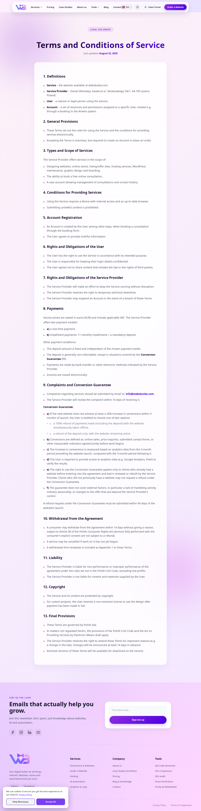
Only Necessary (20, 802)
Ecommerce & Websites (82, 765)
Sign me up (138, 720)
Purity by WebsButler (166, 786)
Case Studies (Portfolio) (125, 770)
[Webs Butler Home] (21, 7)
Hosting (74, 776)
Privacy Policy (159, 805)
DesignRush (29, 786)
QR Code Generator (165, 765)
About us (82, 7)
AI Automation (77, 781)
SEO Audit (160, 776)
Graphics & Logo (78, 786)
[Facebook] (12, 732)
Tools (94, 7)
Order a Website (175, 7)
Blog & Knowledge (122, 781)
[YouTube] (38, 732)
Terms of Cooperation (181, 805)
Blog (106, 7)
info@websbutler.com (140, 394)
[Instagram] (21, 732)
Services (35, 7)
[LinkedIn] (29, 732)
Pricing (50, 7)
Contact (117, 7)
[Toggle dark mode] (137, 7)
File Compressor (163, 770)
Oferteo (14, 786)
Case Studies (65, 7)
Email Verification (164, 781)
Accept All (51, 802)
